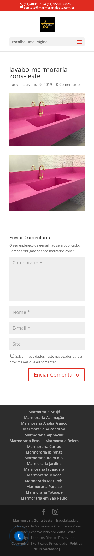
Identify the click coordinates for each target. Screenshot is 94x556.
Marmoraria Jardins (44, 463)
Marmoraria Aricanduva (44, 428)
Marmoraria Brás (25, 440)
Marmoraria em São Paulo (44, 498)
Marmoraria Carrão (44, 446)
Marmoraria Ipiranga (44, 452)
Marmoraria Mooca (44, 475)
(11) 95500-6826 (58, 4)
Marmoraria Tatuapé (44, 492)
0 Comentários (68, 84)
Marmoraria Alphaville (44, 434)
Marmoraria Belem (62, 440)
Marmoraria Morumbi (44, 480)
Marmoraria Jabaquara (44, 469)
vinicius (23, 84)
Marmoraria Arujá (44, 411)
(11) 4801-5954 (35, 4)
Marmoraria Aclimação (44, 417)
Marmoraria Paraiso (44, 486)
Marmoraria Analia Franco (44, 423)
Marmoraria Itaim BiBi (44, 457)
